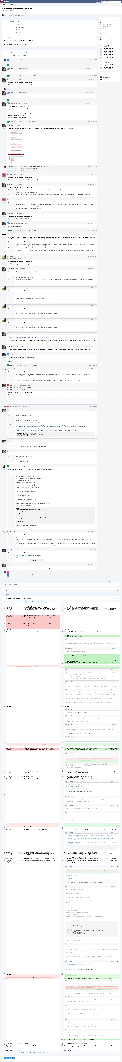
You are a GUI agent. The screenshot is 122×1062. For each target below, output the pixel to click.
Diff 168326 (24, 354)
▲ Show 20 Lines (24, 1052)
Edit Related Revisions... (106, 24)
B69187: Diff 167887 (32, 65)
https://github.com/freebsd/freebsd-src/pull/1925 (26, 555)
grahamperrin (106, 77)
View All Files (109, 71)
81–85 (11, 446)
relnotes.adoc (8, 590)
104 (10, 263)
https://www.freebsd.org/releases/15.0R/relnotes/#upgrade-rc (29, 428)
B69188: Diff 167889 (32, 75)
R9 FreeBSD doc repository (21, 52)
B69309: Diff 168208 (32, 230)
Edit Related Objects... (105, 26)
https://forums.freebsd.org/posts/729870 (24, 430)
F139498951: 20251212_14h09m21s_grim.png (32, 166)
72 (10, 179)
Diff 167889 (24, 68)
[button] (98, 2)
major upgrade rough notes (25, 418)
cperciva (19, 23)
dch (18, 21)
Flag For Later (104, 32)
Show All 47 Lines (33, 601)
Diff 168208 (24, 223)
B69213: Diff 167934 (32, 121)
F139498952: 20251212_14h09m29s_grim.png (32, 168)
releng (18, 29)
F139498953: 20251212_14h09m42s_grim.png (32, 170)
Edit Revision (104, 19)
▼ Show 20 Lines (40, 601)
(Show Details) (46, 166)
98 (10, 394)
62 (10, 277)
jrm (103, 79)
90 (10, 424)
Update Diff (103, 21)
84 (10, 415)
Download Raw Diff (105, 22)
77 (10, 84)
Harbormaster (12, 65)
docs (18, 30)
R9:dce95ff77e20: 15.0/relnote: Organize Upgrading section (28, 34)
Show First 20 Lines (25, 601)
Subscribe (103, 28)
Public (11, 10)
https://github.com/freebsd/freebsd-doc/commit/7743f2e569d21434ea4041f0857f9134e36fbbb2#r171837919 (40, 397)
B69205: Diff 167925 (32, 100)
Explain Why (55, 574)
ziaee (11, 15)
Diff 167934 (24, 103)
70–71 (11, 247)
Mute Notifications (105, 30)
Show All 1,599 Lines (32, 1052)
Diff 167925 (24, 92)
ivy (18, 24)
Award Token (104, 33)
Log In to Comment (9, 1058)
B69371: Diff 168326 (32, 365)
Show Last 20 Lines (41, 1052)
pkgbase (19, 32)
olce (18, 26)
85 (10, 194)
